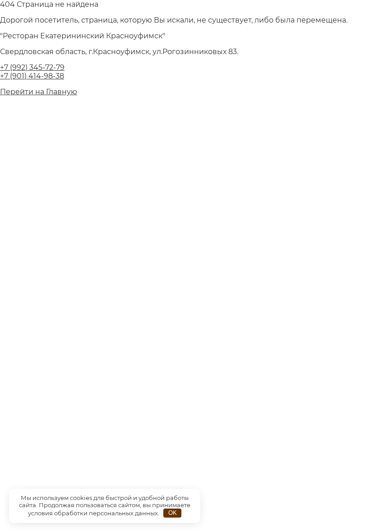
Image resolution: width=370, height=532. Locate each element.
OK (172, 512)
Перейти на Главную (38, 91)
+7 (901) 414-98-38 (32, 76)
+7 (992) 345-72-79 (32, 67)
